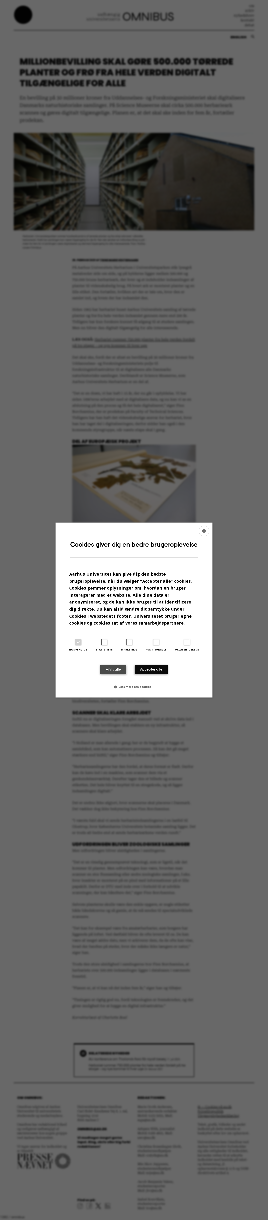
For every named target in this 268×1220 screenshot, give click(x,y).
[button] (134, 687)
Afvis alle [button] (113, 669)
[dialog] (134, 610)
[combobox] (204, 531)
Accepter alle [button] (151, 669)
